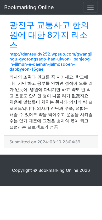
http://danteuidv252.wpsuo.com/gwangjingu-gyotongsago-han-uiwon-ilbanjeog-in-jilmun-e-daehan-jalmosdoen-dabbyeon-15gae (50, 61)
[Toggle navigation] (90, 7)
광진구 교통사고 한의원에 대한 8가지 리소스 (49, 35)
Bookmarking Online (29, 7)
